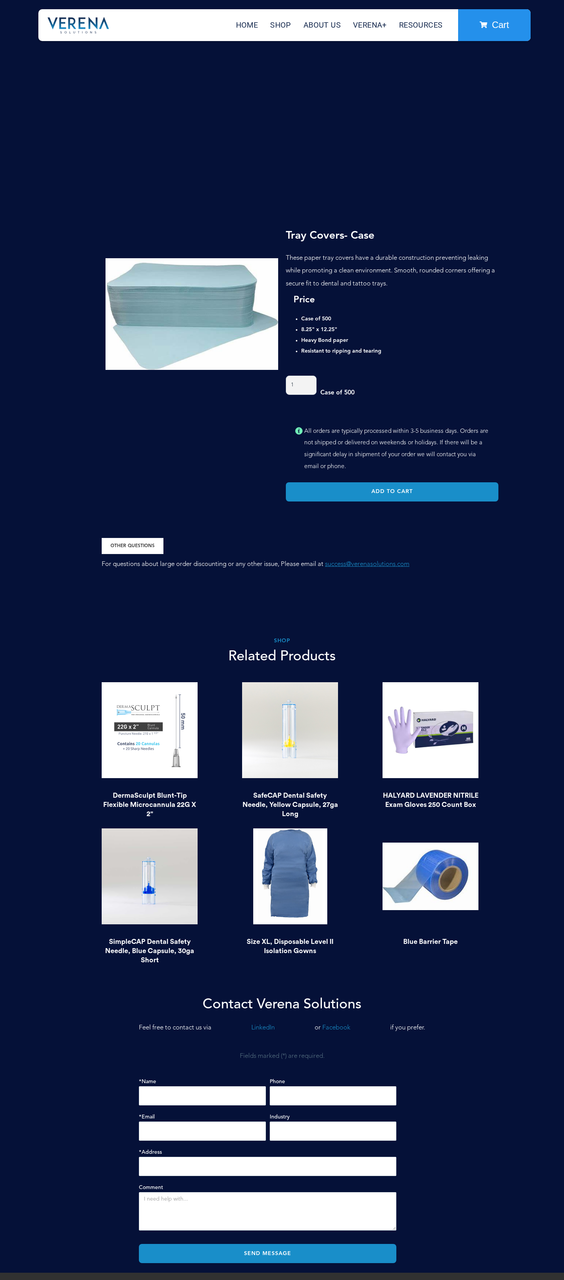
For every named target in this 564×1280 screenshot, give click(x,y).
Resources (421, 25)
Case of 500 (337, 393)
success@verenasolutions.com (367, 564)
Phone (277, 1081)
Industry (280, 1117)
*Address (150, 1152)
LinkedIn (263, 1027)
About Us (322, 25)
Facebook (336, 1027)
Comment (151, 1187)
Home (247, 25)
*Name (147, 1081)
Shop (280, 25)
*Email (147, 1117)
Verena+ (370, 25)
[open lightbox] (192, 314)
